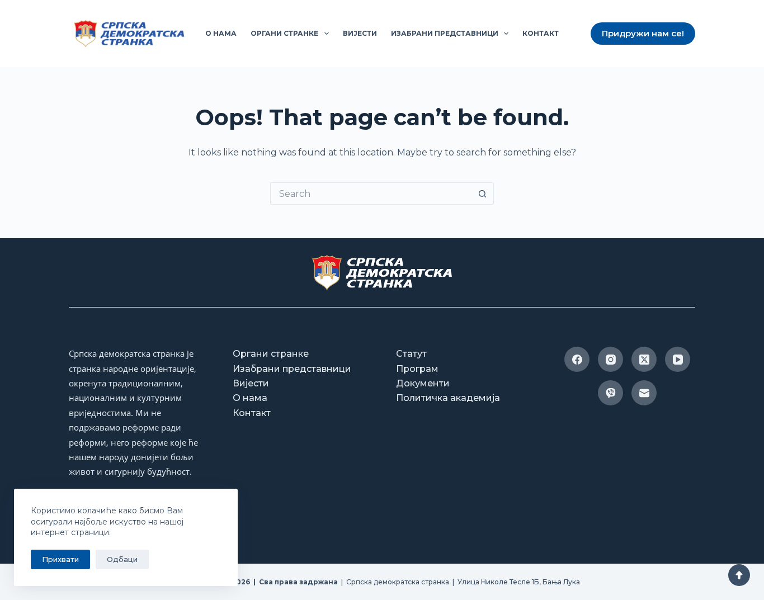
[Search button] (482, 193)
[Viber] (610, 392)
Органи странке (284, 33)
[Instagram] (610, 359)
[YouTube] (677, 359)
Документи (423, 383)
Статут (411, 353)
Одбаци (122, 559)
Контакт (540, 33)
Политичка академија (448, 398)
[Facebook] (576, 359)
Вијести (360, 33)
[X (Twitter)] (644, 359)
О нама (221, 33)
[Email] (644, 392)
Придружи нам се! (643, 33)
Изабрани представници (444, 33)
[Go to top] (739, 575)
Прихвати (60, 559)
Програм (417, 368)
